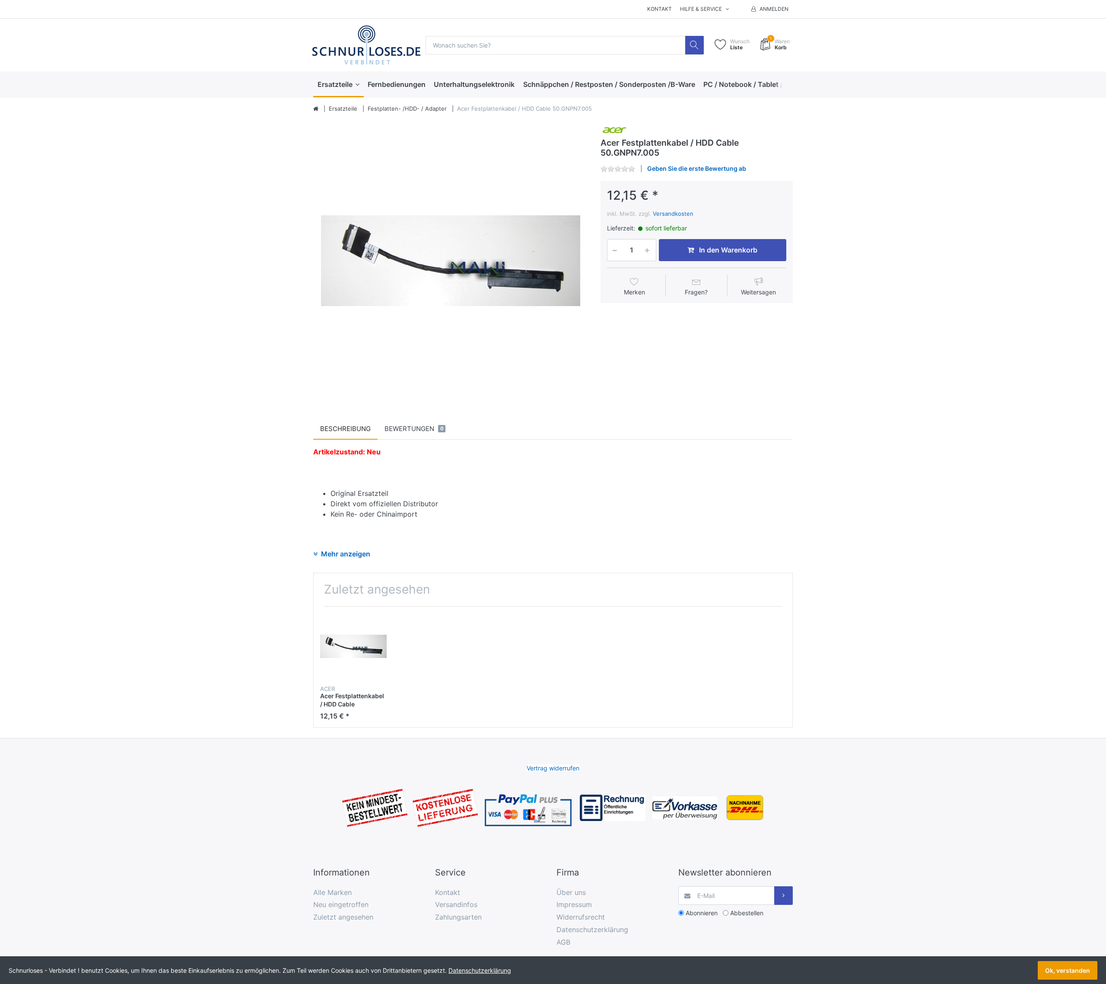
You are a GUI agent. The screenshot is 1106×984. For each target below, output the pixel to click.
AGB (563, 942)
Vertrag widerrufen (553, 768)
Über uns (571, 892)
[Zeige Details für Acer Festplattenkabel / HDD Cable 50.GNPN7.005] (353, 646)
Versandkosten (673, 213)
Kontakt (659, 9)
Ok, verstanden (1067, 970)
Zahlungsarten (458, 917)
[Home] (315, 109)
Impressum (574, 904)
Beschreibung (345, 429)
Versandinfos (456, 904)
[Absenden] (783, 895)
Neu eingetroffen (341, 904)
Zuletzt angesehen (343, 917)
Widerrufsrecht (580, 917)
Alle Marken (332, 892)
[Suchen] (694, 45)
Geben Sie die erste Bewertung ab (696, 168)
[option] (450, 260)
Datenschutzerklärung (592, 929)
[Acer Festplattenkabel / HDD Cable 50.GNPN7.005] (450, 260)
